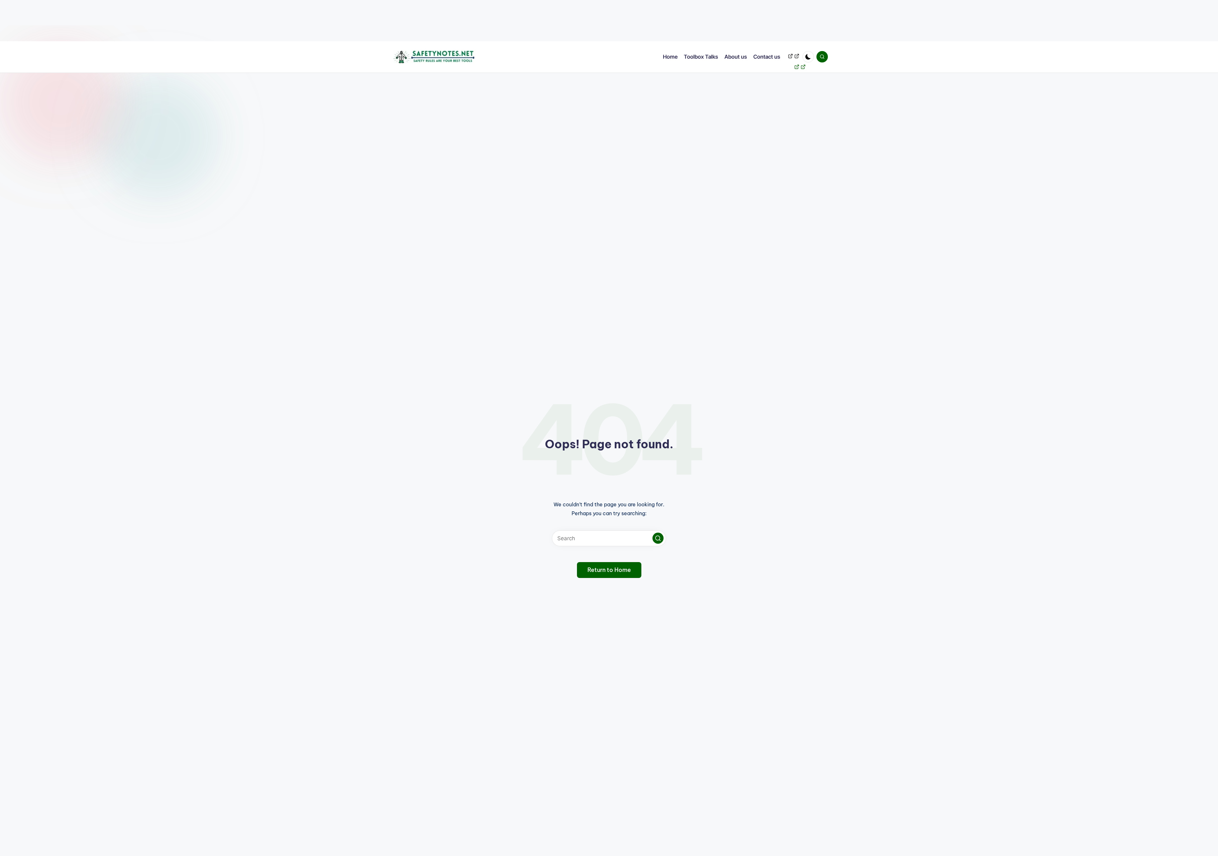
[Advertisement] (190, 20)
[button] (658, 538)
